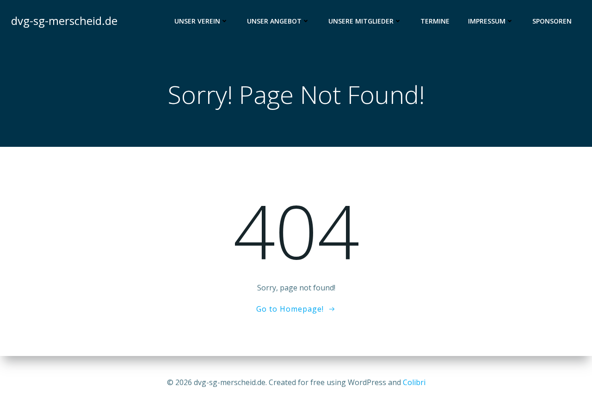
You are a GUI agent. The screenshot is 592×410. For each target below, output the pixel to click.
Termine (435, 21)
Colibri (414, 382)
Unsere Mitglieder (361, 21)
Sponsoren (552, 21)
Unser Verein (197, 21)
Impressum (487, 21)
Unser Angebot (274, 21)
